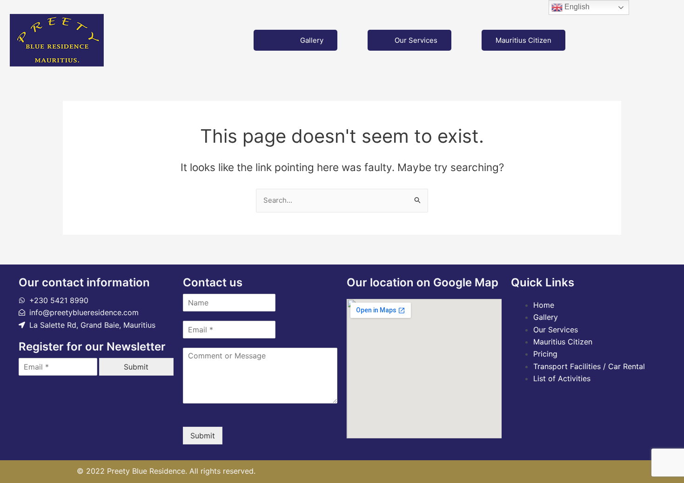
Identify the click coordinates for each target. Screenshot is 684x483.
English (576, 7)
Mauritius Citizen (523, 40)
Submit (136, 366)
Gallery (311, 40)
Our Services (416, 40)
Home (543, 305)
